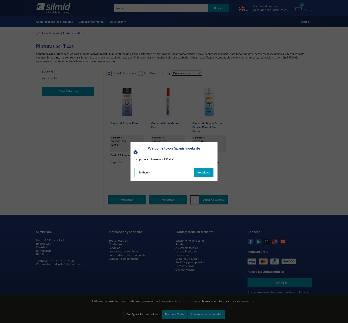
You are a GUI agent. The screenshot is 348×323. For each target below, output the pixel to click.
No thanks (144, 172)
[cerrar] (136, 152)
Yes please (204, 172)
